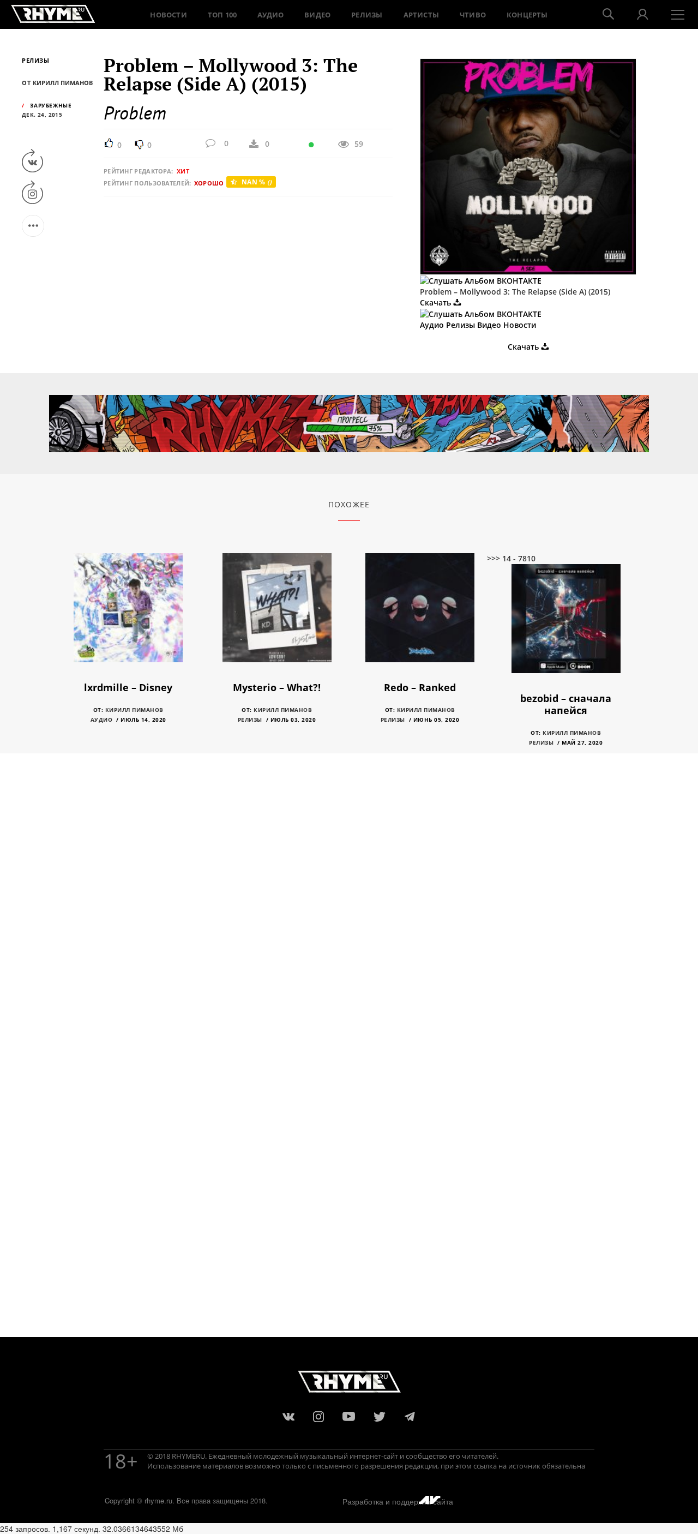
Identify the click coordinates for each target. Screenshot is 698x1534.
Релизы (366, 15)
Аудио (270, 15)
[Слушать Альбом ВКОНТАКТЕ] (480, 280)
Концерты (527, 15)
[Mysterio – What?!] (277, 615)
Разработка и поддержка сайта (397, 1501)
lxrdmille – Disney (128, 687)
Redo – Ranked (420, 687)
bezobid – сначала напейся (565, 704)
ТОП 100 (222, 15)
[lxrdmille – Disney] (128, 615)
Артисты (421, 15)
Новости (168, 15)
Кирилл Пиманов (134, 710)
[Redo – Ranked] (419, 615)
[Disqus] (349, 917)
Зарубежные (50, 105)
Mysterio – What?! (277, 687)
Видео (317, 15)
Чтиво (473, 15)
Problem (135, 112)
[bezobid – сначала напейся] (566, 626)
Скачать (436, 302)
